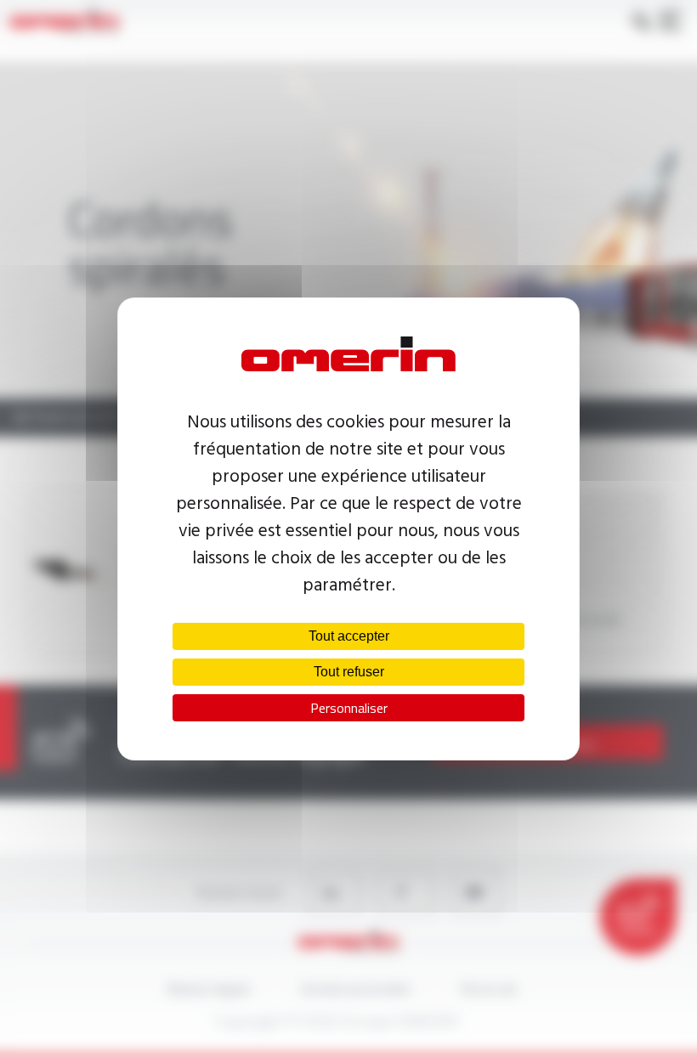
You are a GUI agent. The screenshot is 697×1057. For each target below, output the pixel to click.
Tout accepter (349, 636)
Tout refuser (349, 671)
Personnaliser (349, 708)
